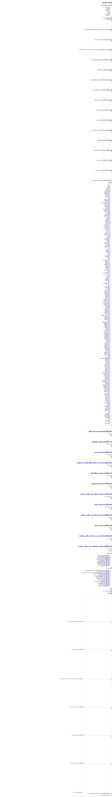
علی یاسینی (107, 331)
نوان (109, 411)
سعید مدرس (107, 297)
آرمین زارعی (107, 194)
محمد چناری (107, 379)
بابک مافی (108, 240)
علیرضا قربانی (107, 336)
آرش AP (108, 188)
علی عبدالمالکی (107, 325)
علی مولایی (107, 328)
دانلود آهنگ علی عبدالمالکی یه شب (103, 576)
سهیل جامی (107, 301)
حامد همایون (107, 256)
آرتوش (108, 185)
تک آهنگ (108, 8)
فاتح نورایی (107, 340)
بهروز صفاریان (107, 243)
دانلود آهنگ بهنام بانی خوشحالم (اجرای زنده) (101, 573)
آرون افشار (107, 195)
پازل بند (108, 248)
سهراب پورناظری (106, 300)
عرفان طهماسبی (106, 322)
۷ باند (109, 184)
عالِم (109, 320)
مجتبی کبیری (107, 367)
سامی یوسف (107, 290)
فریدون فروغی (107, 347)
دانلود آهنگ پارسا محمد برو (105, 565)
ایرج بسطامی (107, 234)
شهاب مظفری (107, 318)
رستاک (108, 276)
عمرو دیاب (108, 339)
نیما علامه (108, 413)
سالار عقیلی (107, 287)
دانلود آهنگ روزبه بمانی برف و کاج (103, 577)
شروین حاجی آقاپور (106, 315)
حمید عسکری (107, 267)
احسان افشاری (107, 200)
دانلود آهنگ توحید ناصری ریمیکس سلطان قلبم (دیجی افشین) (94, 462)
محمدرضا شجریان (106, 384)
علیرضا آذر (108, 329)
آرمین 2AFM (107, 193)
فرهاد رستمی (107, 344)
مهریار (108, 404)
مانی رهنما (108, 363)
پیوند (109, 253)
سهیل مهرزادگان (106, 303)
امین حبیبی (107, 229)
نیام (109, 412)
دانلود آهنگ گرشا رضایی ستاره (104, 585)
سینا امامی (107, 306)
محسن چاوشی (107, 373)
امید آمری (108, 217)
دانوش (108, 270)
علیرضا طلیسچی (106, 333)
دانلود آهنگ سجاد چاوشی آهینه (104, 561)
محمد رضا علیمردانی (106, 381)
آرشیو (108, 12)
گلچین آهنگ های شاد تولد (105, 358)
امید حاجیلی (107, 220)
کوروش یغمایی (107, 353)
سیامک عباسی (107, 304)
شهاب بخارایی (107, 316)
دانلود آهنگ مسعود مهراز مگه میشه (103, 558)
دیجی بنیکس (107, 272)
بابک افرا (108, 237)
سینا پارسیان (107, 307)
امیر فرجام (107, 230)
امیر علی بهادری (106, 227)
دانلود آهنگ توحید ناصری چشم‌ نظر (102, 441)
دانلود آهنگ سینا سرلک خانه (104, 574)
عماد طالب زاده (107, 337)
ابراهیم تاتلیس (107, 199)
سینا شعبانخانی (107, 311)
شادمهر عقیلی (107, 312)
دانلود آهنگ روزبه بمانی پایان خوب (103, 571)
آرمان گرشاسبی (106, 192)
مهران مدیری (107, 402)
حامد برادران (107, 255)
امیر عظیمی (107, 226)
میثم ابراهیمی (107, 405)
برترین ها (108, 10)
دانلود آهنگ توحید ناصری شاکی (103, 504)
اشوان (108, 212)
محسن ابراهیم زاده (106, 372)
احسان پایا (108, 201)
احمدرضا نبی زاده (106, 209)
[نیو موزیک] (106, 5)
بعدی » (109, 550)
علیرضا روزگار (107, 332)
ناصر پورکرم (107, 407)
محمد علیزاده (107, 382)
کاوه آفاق (108, 350)
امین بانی (108, 231)
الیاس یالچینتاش (106, 215)
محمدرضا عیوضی (106, 385)
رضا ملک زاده (107, 279)
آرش (109, 187)
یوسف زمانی (107, 423)
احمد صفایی (107, 208)
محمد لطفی (107, 383)
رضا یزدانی (107, 280)
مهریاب (108, 403)
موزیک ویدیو (107, 9)
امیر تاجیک (108, 222)
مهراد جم (108, 401)
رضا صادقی (107, 278)
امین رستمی (107, 233)
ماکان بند (108, 361)
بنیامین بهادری (107, 242)
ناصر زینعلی (107, 409)
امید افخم (108, 219)
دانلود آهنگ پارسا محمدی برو (104, 560)
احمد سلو (108, 206)
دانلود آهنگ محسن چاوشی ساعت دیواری (102, 575)
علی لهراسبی (107, 326)
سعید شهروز (107, 295)
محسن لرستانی (107, 374)
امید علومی (107, 221)
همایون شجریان (107, 415)
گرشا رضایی (107, 357)
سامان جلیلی (107, 289)
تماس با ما (108, 15)
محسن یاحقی (107, 375)
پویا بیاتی (108, 252)
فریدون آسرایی (107, 346)
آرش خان (108, 189)
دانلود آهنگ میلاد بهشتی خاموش (104, 555)
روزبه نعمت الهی (106, 283)
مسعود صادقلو (107, 391)
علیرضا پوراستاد (106, 330)
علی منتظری (107, 327)
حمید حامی (107, 265)
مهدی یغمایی (107, 400)
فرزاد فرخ (108, 341)
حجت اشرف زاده (106, 259)
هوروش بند (107, 416)
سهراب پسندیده (107, 299)
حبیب (109, 258)
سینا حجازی (107, 308)
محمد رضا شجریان (106, 380)
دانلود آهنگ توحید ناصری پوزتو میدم (101, 483)
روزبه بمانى (107, 284)
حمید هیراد (108, 268)
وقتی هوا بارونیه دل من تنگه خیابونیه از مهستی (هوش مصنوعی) (97, 570)
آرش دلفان (107, 190)
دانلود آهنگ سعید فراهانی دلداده (104, 563)
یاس (109, 418)
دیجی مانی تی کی (106, 273)
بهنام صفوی (107, 245)
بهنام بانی (108, 244)
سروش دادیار (107, 291)
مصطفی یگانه (107, 393)
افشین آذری (107, 213)
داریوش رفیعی (107, 269)
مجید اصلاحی (107, 369)
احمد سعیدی (107, 205)
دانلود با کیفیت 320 (93, 793)
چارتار (108, 254)
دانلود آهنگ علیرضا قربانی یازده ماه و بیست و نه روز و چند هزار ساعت (96, 572)
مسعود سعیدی (107, 389)
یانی (109, 422)
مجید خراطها (107, 370)
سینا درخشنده (107, 309)
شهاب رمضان (107, 317)
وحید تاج (108, 417)
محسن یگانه (107, 377)
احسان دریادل (107, 203)
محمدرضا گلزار (107, 386)
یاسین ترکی (107, 421)
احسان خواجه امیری (106, 202)
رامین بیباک (107, 275)
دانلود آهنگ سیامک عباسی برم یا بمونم (102, 581)
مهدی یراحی (107, 399)
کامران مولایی (107, 349)
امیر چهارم (108, 223)
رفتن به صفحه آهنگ (108, 793)
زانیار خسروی (107, 286)
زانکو (109, 285)
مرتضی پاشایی (107, 388)
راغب (109, 274)
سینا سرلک (107, 310)
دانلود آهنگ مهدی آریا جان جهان (104, 564)
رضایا (109, 282)
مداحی (108, 11)
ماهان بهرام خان (106, 364)
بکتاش (108, 241)
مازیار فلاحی (107, 359)
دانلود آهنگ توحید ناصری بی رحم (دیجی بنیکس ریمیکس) (95, 535)
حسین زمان (107, 263)
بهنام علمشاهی (107, 246)
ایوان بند (108, 236)
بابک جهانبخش (107, 238)
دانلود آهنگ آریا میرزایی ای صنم (104, 557)
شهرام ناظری (107, 319)
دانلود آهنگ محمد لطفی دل (104, 582)
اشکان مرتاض (107, 211)
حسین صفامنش (106, 264)
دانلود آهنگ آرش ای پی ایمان (104, 584)
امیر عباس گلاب (106, 225)
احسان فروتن (107, 204)
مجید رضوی (107, 371)
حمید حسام (107, 266)
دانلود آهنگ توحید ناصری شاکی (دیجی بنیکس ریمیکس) (96, 494)
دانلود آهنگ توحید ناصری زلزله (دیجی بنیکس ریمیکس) (96, 515)
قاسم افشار (107, 348)
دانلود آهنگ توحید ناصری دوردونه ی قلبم (100, 431)
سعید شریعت (107, 294)
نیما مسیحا (108, 414)
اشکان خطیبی (107, 210)
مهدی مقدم (107, 396)
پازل (109, 247)
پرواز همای (107, 251)
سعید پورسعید (107, 293)
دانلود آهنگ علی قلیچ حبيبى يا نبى (103, 556)
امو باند (108, 216)
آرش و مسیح (107, 191)
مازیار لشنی (107, 360)
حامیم (108, 257)
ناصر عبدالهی (107, 410)
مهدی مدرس (107, 395)
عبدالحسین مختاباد (106, 321)
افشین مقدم (107, 214)
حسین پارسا (107, 261)
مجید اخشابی (107, 368)
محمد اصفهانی (107, 378)
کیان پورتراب (107, 354)
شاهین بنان (107, 314)
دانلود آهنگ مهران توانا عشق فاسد (103, 562)
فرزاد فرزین (107, 342)
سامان (108, 288)
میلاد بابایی (108, 406)
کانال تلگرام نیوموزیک (108, 18)
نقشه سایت (107, 13)
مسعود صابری (107, 390)
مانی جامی (107, 362)
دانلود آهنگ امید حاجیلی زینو (104, 580)
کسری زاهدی (107, 351)
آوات (109, 198)
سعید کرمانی (107, 296)
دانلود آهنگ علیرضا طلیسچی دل (103, 583)
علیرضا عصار (107, 335)
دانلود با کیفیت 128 (100, 793)
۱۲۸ (111, 434)
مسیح (108, 392)
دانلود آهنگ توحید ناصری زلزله (103, 525)
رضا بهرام (108, 277)
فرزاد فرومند (107, 343)
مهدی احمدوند (107, 394)
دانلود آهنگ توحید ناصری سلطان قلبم (101, 473)
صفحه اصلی (107, 7)
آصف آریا (108, 196)
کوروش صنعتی (107, 352)
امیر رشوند (107, 224)
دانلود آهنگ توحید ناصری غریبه (103, 452)
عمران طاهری (107, 338)
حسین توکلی (107, 262)
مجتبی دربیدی (107, 365)
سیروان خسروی (106, 305)
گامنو (109, 356)
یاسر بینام (108, 420)
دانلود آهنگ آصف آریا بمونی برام (104, 579)
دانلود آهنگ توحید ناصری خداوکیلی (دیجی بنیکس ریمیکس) (95, 546)
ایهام (109, 235)
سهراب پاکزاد (107, 298)
